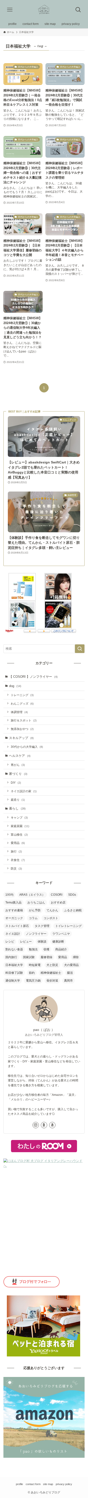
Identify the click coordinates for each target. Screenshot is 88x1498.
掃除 (76, 957)
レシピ (9, 941)
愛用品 (18, 842)
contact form (33, 1484)
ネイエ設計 (12, 933)
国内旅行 (11, 957)
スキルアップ (21, 738)
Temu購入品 (13, 902)
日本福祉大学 (14, 965)
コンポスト (51, 918)
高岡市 (68, 980)
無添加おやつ (22, 728)
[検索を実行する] (80, 648)
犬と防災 (52, 965)
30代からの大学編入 (27, 746)
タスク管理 (42, 926)
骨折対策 (52, 980)
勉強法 (33, 949)
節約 (32, 973)
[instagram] (36, 1125)
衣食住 (18, 860)
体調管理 (19, 712)
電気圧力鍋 (33, 980)
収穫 (46, 949)
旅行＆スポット (24, 720)
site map (48, 1484)
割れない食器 (14, 949)
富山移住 (19, 834)
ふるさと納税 (73, 910)
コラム (33, 918)
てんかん (52, 910)
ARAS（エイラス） (32, 894)
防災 (16, 868)
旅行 (16, 851)
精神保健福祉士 (51, 973)
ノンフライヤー (36, 933)
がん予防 (35, 910)
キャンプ (19, 817)
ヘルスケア (20, 756)
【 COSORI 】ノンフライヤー (33, 676)
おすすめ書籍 (14, 910)
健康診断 (58, 941)
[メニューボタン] (10, 10)
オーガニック (14, 918)
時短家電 (35, 965)
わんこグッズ (22, 703)
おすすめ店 (58, 902)
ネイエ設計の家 (24, 791)
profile (19, 1484)
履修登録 (46, 957)
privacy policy (64, 1484)
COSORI (56, 894)
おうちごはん (36, 902)
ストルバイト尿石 (17, 926)
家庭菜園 (20, 826)
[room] (44, 1125)
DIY (16, 782)
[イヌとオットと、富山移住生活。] (44, 10)
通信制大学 (12, 980)
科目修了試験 (14, 973)
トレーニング (22, 695)
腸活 (70, 973)
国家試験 (29, 957)
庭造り (18, 799)
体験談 (42, 941)
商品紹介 (61, 949)
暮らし (17, 808)
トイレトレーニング (68, 926)
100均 (9, 894)
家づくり (18, 774)
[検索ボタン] (78, 10)
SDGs (72, 894)
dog (15, 686)
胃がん (18, 764)
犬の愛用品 (71, 965)
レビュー (26, 941)
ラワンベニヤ (61, 933)
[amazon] (52, 1125)
